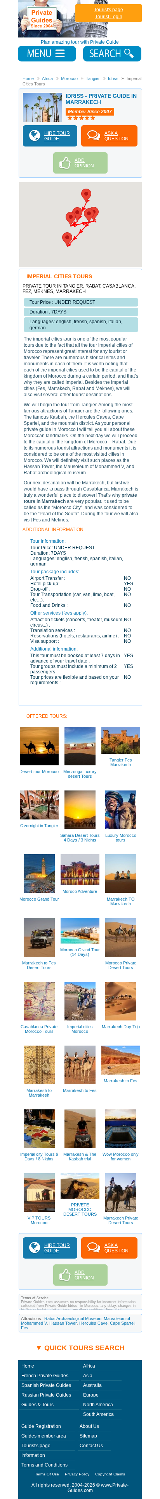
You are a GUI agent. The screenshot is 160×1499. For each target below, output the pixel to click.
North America (98, 1404)
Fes (24, 1327)
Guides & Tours (37, 1404)
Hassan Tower (63, 1323)
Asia (87, 1375)
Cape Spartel (122, 1323)
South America (98, 1414)
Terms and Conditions (44, 1465)
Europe (91, 1395)
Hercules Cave (93, 1323)
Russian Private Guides (46, 1395)
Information (33, 1455)
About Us (89, 1426)
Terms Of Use (47, 1474)
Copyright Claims (110, 1474)
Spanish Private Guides (46, 1385)
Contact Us (91, 1445)
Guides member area (43, 1436)
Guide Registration (41, 1426)
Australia (92, 1385)
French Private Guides (44, 1375)
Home (27, 1366)
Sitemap (88, 1436)
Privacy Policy (77, 1474)
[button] (86, 196)
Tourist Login (108, 16)
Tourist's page (108, 9)
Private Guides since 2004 (64, 18)
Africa (89, 1366)
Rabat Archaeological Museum (72, 1318)
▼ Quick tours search (80, 1348)
